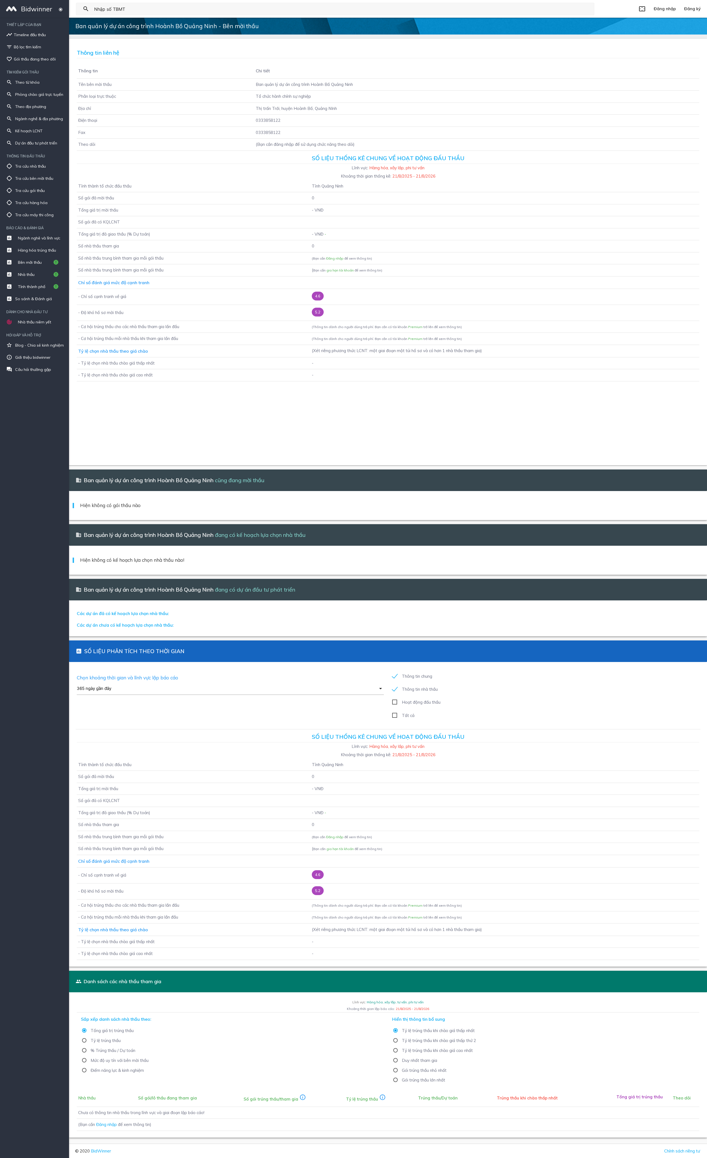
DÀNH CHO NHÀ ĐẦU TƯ (27, 312)
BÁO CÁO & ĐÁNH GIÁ (25, 228)
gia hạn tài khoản (340, 270)
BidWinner (101, 1151)
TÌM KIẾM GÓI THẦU (22, 72)
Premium (415, 327)
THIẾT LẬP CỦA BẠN (23, 24)
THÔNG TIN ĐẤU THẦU (25, 156)
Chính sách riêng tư (682, 1151)
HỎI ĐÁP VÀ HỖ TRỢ (23, 335)
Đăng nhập (335, 258)
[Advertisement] (238, 420)
